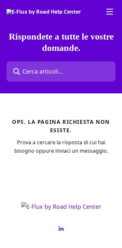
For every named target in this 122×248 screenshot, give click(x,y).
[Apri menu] (109, 12)
